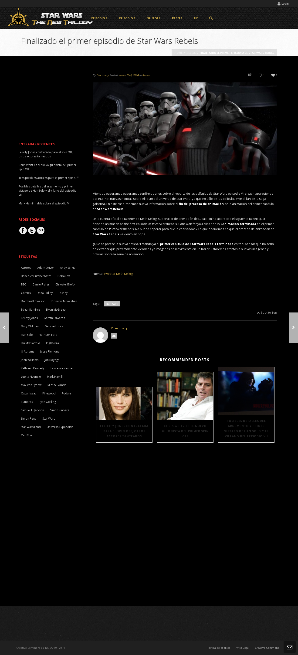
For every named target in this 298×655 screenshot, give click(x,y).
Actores (26, 268)
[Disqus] (185, 524)
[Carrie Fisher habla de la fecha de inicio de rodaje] (4, 327)
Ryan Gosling (47, 402)
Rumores (27, 402)
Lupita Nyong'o (31, 377)
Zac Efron (27, 435)
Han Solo (27, 335)
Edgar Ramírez (30, 310)
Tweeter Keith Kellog (118, 274)
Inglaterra (52, 343)
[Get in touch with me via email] (114, 336)
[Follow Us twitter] (32, 230)
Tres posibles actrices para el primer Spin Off (48, 178)
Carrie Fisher (41, 284)
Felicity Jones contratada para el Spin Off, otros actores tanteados (124, 431)
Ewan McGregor (56, 310)
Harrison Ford (48, 335)
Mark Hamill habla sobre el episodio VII (44, 203)
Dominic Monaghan (64, 301)
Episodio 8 (127, 18)
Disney (63, 293)
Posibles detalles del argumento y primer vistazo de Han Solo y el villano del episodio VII (246, 428)
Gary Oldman (30, 326)
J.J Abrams (27, 351)
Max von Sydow (31, 385)
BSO (24, 284)
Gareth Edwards (54, 318)
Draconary (102, 75)
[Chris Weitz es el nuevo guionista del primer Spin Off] (185, 396)
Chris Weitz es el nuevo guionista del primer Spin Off (185, 431)
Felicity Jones (29, 318)
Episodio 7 (99, 18)
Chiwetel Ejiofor (65, 284)
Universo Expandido (60, 427)
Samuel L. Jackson (32, 410)
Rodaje (66, 393)
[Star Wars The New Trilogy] (51, 18)
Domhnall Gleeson (33, 301)
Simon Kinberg (59, 410)
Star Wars (112, 304)
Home (178, 52)
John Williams (29, 360)
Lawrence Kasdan (62, 368)
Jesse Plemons (49, 351)
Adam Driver (45, 268)
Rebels (177, 18)
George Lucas (54, 326)
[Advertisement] (48, 101)
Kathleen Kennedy (32, 368)
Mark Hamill (55, 377)
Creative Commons (267, 647)
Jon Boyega (51, 360)
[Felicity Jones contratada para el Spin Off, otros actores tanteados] (124, 403)
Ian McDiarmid (30, 343)
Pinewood (49, 393)
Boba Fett (64, 276)
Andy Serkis (67, 268)
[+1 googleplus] (40, 230)
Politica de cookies (218, 647)
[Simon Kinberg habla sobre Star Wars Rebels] (293, 327)
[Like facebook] (23, 230)
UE (196, 18)
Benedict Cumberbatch (36, 276)
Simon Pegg (28, 419)
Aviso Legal (242, 647)
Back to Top (269, 312)
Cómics (26, 293)
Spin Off (153, 18)
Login (285, 4)
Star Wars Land (31, 427)
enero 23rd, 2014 (129, 75)
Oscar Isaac (28, 393)
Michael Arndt (56, 385)
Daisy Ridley (45, 293)
